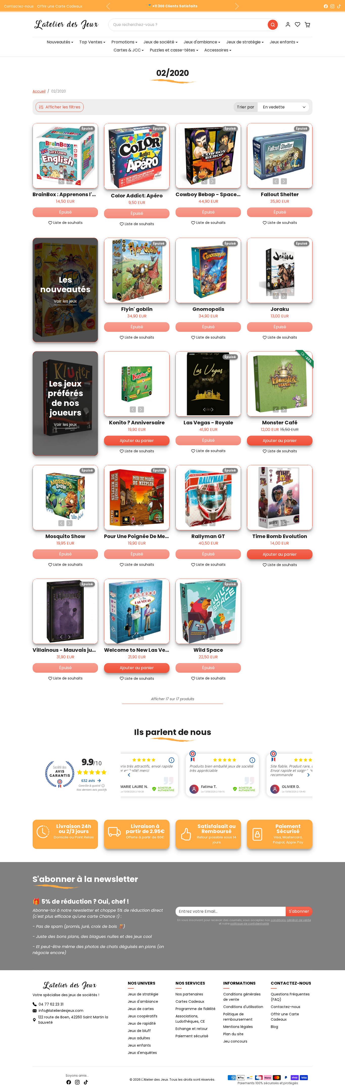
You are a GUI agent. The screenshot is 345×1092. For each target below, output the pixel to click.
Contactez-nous (19, 6)
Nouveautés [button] (58, 42)
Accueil (39, 91)
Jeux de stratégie (143, 994)
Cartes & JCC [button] (127, 50)
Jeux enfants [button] (282, 42)
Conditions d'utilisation (243, 1006)
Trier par (245, 107)
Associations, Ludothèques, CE (190, 1019)
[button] (297, 24)
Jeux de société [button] (158, 42)
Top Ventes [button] (90, 42)
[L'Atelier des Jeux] (66, 24)
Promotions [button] (122, 42)
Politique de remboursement (238, 1017)
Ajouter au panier (137, 441)
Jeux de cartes (141, 1008)
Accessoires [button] (216, 50)
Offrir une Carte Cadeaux (59, 6)
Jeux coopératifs (142, 1016)
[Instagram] (332, 6)
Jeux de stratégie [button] (243, 42)
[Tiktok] (86, 1082)
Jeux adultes (139, 1038)
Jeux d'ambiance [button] (200, 42)
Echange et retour (192, 1028)
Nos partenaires (189, 994)
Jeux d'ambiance (143, 1001)
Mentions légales (238, 1026)
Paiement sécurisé (192, 1036)
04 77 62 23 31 (51, 1004)
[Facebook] (326, 6)
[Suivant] (69, 181)
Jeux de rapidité (142, 1023)
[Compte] (288, 24)
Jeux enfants (139, 1045)
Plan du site (233, 1034)
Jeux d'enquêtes (142, 1052)
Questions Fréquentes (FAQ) (290, 997)
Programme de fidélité (195, 1008)
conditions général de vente (291, 920)
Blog (274, 1026)
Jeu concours (235, 1041)
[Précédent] (61, 181)
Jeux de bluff (139, 1030)
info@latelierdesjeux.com (61, 1010)
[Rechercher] (273, 25)
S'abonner (299, 911)
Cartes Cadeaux (190, 1001)
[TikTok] (339, 6)
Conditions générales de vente (242, 997)
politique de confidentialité (249, 924)
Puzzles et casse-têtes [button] (172, 50)
